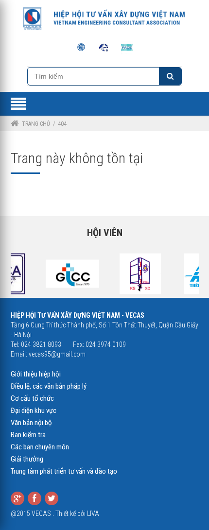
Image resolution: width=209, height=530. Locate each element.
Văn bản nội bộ (31, 422)
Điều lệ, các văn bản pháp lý (49, 386)
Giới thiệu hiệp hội (36, 374)
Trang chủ (36, 123)
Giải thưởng (27, 459)
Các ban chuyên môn (40, 447)
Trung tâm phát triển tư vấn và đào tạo (64, 471)
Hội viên (104, 233)
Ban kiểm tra (28, 434)
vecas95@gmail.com (57, 354)
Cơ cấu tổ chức (32, 398)
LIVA (93, 513)
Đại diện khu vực (33, 410)
